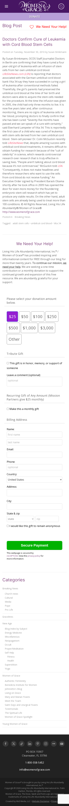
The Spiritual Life (13, 712)
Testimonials (11, 708)
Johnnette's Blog (13, 688)
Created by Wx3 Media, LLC (18, 801)
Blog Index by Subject (16, 628)
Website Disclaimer (41, 801)
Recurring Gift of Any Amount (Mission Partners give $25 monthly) (33, 397)
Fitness (11, 656)
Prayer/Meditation (14, 648)
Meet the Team (13, 700)
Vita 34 (57, 223)
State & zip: (13, 513)
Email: (10, 449)
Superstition (11, 664)
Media (8, 601)
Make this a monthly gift (24, 409)
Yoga (7, 668)
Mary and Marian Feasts (17, 696)
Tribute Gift (15, 354)
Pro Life (9, 609)
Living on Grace (13, 692)
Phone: (11, 462)
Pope (7, 605)
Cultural (9, 597)
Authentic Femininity (15, 680)
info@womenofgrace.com (34, 769)
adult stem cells (21, 223)
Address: (12, 486)
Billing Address (17, 420)
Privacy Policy (57, 801)
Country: (12, 474)
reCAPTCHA (12, 555)
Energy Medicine (13, 632)
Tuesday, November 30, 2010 (29, 51)
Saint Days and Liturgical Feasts (21, 704)
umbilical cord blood (41, 223)
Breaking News (22, 216)
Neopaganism (12, 640)
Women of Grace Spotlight (18, 716)
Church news (11, 593)
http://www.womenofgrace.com (21, 212)
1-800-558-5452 (34, 762)
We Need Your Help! (51, 27)
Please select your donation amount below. (31, 300)
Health (10, 660)
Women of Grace (11, 675)
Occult (8, 644)
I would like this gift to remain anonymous (34, 526)
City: (9, 501)
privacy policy (34, 555)
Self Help (9, 652)
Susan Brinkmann (57, 51)
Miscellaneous (12, 636)
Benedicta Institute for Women (21, 684)
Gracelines (7, 616)
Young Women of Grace (14, 723)
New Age (7, 623)
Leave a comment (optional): (24, 375)
